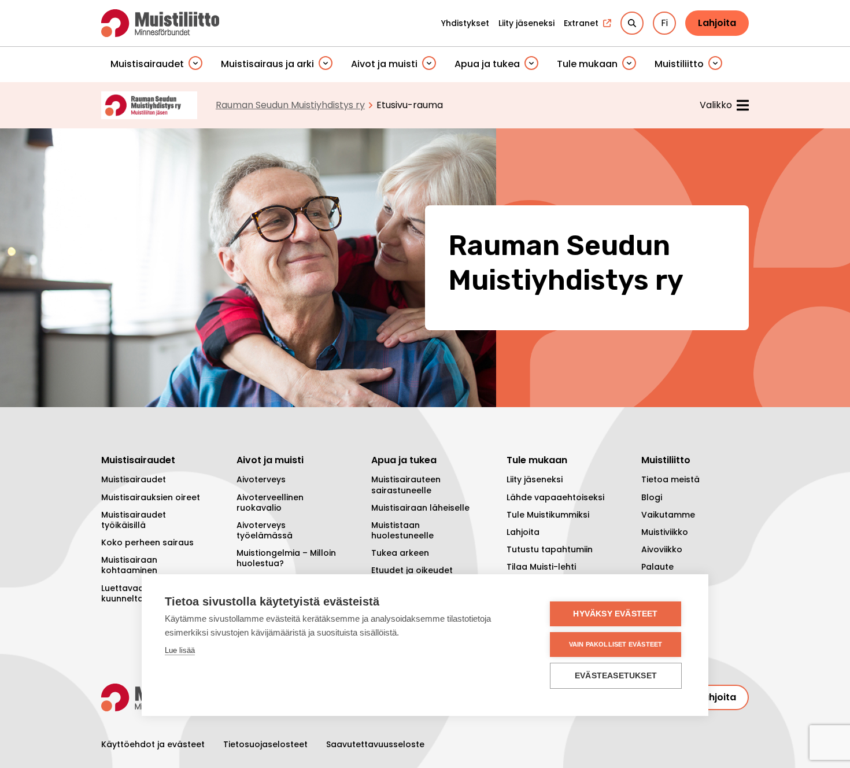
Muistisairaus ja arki (267, 64)
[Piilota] (195, 64)
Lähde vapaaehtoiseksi (555, 497)
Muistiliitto (679, 64)
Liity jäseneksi (535, 479)
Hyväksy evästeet (615, 614)
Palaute (657, 567)
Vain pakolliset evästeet (616, 644)
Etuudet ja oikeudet (412, 570)
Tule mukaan (587, 64)
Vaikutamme (668, 514)
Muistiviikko (664, 532)
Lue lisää (180, 650)
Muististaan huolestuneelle (402, 530)
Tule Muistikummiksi (548, 514)
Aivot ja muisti (384, 64)
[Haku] (632, 23)
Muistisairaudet (147, 64)
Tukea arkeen (400, 553)
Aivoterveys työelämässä (264, 530)
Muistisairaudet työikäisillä (133, 519)
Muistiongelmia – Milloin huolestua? (286, 558)
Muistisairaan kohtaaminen (129, 565)
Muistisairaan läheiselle (420, 508)
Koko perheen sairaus (147, 542)
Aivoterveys (261, 479)
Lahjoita (717, 22)
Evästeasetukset (616, 675)
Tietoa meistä (670, 479)
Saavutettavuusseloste (375, 744)
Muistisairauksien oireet (150, 497)
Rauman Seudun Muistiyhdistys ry (290, 105)
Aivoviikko (661, 549)
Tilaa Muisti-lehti (541, 567)
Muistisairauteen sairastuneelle (406, 484)
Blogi (651, 497)
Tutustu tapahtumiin (550, 549)
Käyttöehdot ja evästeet (153, 744)
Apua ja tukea (487, 64)
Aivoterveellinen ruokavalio (270, 502)
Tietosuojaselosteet (265, 744)
